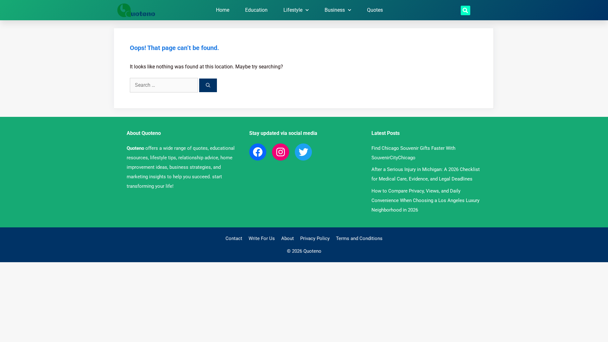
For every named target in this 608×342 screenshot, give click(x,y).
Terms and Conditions (359, 238)
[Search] (208, 85)
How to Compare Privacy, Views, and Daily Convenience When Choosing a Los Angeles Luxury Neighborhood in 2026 (425, 200)
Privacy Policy (315, 238)
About (287, 238)
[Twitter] (303, 152)
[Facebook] (257, 152)
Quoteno (135, 148)
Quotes (375, 10)
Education (256, 10)
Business (335, 10)
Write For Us (262, 238)
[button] (465, 10)
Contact (233, 238)
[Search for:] (164, 85)
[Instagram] (280, 152)
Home (222, 10)
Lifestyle (292, 10)
